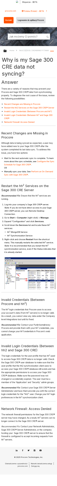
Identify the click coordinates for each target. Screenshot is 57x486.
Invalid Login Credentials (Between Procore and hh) (28, 111)
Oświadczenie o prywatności (16, 464)
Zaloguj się (35, 466)
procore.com (10, 11)
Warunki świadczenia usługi (41, 464)
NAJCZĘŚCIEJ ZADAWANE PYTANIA (34, 50)
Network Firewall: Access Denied (19, 122)
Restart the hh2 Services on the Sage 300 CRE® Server (29, 107)
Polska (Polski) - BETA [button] (33, 11)
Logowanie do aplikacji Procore (31, 20)
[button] (47, 36)
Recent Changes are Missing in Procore (22, 104)
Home (12, 50)
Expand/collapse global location (52, 50)
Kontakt (8, 20)
